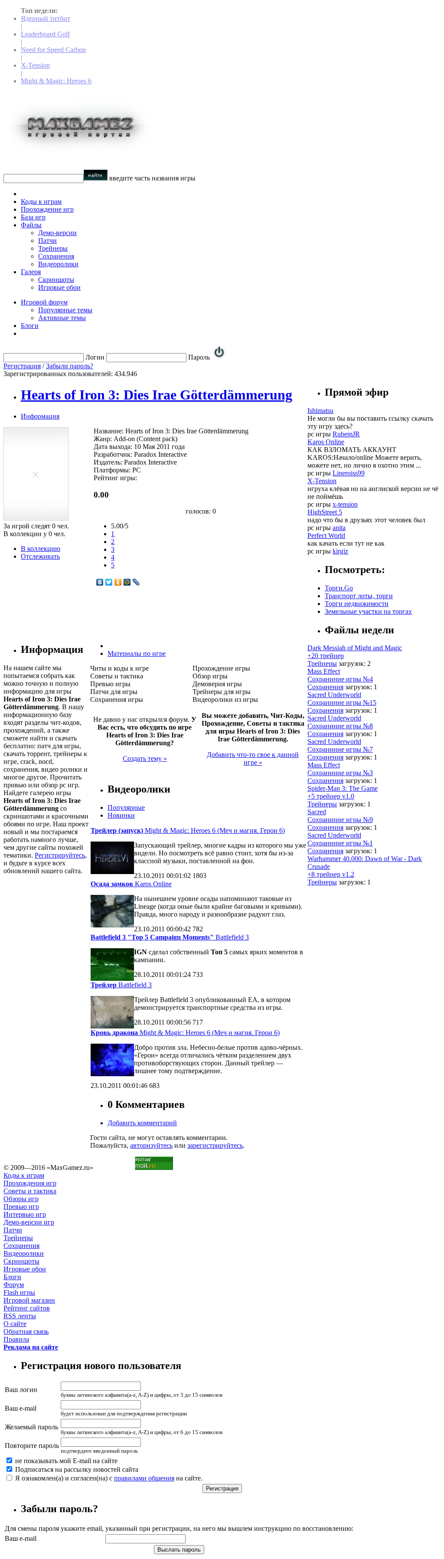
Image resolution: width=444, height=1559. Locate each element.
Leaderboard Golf (45, 34)
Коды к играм (41, 201)
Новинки (121, 815)
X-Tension (35, 65)
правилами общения (144, 1478)
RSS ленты (19, 1316)
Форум (13, 1284)
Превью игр (21, 1206)
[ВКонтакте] (99, 582)
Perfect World (326, 535)
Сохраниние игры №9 (340, 819)
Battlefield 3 (170, 937)
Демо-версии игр (28, 1222)
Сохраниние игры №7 (340, 749)
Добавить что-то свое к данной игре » (253, 758)
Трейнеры (53, 248)
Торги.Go (339, 588)
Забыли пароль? (69, 366)
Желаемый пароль (31, 1427)
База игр (33, 217)
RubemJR (346, 434)
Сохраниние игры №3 (340, 772)
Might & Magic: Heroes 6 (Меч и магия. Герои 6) (188, 830)
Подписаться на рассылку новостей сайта (75, 1469)
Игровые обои (59, 287)
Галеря (31, 271)
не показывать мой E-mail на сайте (65, 1460)
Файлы (31, 225)
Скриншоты (56, 279)
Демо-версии (57, 232)
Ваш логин (21, 1389)
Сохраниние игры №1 (340, 843)
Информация (40, 416)
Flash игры (19, 1292)
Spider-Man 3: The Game (342, 788)
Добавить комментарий (142, 1123)
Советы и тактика (29, 1191)
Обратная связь (26, 1331)
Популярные (126, 807)
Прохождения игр (29, 1183)
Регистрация (22, 366)
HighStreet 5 (324, 512)
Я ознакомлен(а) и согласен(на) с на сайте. (107, 1478)
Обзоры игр (21, 1198)
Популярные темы (65, 310)
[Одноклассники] (118, 582)
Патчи (47, 240)
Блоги (30, 325)
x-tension (345, 504)
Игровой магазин (29, 1300)
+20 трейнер (325, 655)
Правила (16, 1339)
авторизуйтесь (151, 1145)
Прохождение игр (47, 209)
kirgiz (340, 551)
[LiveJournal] (136, 582)
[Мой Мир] (127, 582)
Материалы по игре (137, 653)
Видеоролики (58, 264)
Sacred (316, 812)
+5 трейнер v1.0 (330, 796)
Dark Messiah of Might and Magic (354, 648)
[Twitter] (109, 582)
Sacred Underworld (334, 694)
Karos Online (131, 884)
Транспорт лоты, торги (359, 595)
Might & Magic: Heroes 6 (56, 81)
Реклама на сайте (30, 1347)
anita (339, 527)
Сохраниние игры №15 (341, 702)
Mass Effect (323, 671)
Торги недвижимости (356, 603)
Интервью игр (24, 1214)
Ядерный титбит (45, 18)
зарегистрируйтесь (215, 1145)
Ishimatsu (320, 410)
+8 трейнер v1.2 (330, 874)
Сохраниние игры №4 (340, 679)
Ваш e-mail (20, 1408)
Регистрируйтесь (60, 855)
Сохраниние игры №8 (340, 726)
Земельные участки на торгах (368, 611)
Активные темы (62, 317)
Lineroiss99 (349, 473)
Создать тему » (145, 758)
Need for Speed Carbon (53, 49)
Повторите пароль (32, 1445)
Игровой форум (44, 302)
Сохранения (56, 256)
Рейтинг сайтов (26, 1308)
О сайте (14, 1323)
